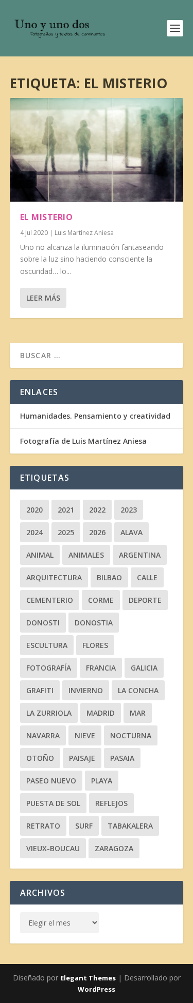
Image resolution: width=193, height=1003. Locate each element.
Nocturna (130, 735)
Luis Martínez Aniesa (84, 232)
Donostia (94, 622)
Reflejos (111, 803)
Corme (101, 600)
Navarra (43, 735)
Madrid (100, 713)
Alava (131, 532)
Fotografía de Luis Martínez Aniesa (83, 441)
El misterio (46, 217)
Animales (86, 555)
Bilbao (109, 577)
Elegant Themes (88, 977)
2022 (97, 510)
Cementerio (49, 600)
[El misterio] (97, 150)
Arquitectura (54, 577)
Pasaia (122, 758)
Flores (95, 645)
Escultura (46, 645)
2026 (97, 532)
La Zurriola (49, 713)
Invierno (85, 690)
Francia (101, 668)
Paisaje (82, 758)
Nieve (85, 735)
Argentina (140, 555)
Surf (84, 826)
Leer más (43, 298)
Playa (101, 780)
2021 (66, 510)
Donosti (43, 622)
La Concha (138, 690)
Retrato (43, 826)
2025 (66, 532)
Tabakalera (130, 826)
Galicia (144, 668)
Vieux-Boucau (53, 848)
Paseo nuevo (51, 780)
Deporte (145, 600)
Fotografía (48, 668)
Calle (147, 577)
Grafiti (40, 690)
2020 (34, 510)
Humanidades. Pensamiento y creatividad (95, 416)
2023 (128, 510)
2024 (34, 532)
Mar (138, 713)
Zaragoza (114, 848)
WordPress (96, 989)
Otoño (40, 758)
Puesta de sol (53, 803)
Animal (40, 555)
